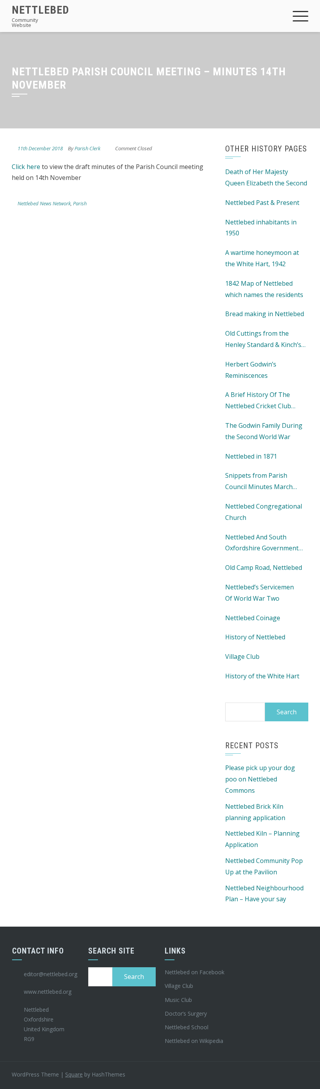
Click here (26, 166)
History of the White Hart (262, 676)
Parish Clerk (87, 148)
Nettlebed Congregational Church (263, 512)
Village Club (242, 656)
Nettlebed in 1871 (251, 456)
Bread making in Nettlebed (264, 314)
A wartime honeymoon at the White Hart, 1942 (262, 258)
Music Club (178, 1000)
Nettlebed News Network (44, 203)
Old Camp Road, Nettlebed (263, 567)
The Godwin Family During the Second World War (263, 431)
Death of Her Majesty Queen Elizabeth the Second (266, 177)
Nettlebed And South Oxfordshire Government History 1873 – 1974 (262, 543)
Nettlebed (40, 10)
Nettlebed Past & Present (262, 202)
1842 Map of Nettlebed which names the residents (264, 289)
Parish (80, 203)
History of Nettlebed (255, 637)
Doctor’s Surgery (186, 1013)
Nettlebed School (186, 1027)
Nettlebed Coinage (252, 618)
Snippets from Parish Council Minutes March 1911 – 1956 (259, 482)
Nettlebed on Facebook (194, 972)
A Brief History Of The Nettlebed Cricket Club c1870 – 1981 (258, 401)
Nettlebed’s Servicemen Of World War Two (259, 593)
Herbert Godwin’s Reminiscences (250, 370)
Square (74, 1074)
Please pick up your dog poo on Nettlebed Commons (260, 779)
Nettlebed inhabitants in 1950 (261, 228)
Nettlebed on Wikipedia (194, 1041)
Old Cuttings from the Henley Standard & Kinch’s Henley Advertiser (263, 340)
